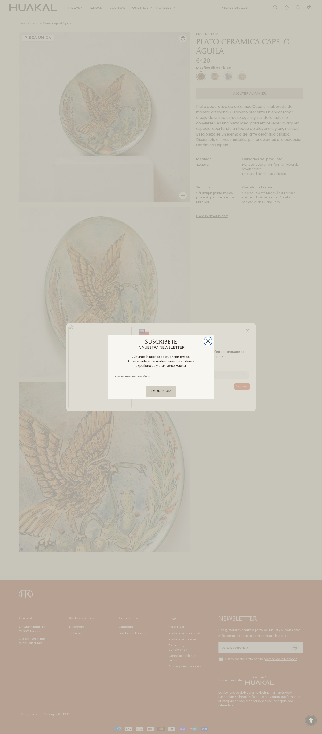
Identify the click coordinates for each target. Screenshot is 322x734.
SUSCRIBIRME (161, 391)
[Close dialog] (208, 341)
